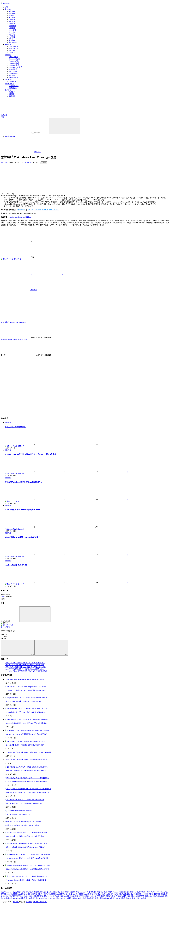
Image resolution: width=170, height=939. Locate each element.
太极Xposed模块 (73, 894)
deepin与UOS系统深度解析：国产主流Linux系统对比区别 (24, 669)
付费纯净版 (36, 892)
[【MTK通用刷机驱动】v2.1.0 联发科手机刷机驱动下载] (24, 800)
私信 (66, 654)
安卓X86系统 (13, 73)
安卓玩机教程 (13, 46)
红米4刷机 (130, 896)
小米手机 (12, 17)
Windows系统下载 (119, 892)
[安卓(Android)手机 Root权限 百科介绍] (18, 811)
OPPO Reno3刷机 (7, 894)
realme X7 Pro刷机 (65, 898)
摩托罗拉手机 (13, 42)
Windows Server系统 (15, 67)
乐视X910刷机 (161, 896)
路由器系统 (9, 79)
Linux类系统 (13, 69)
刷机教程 (29, 894)
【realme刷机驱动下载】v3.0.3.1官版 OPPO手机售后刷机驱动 (26, 723)
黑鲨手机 (12, 21)
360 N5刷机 (120, 898)
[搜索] (64, 126)
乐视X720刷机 (130, 892)
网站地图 (29, 902)
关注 (32, 654)
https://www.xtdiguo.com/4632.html (20, 217)
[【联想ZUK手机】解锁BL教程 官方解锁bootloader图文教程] (26, 843)
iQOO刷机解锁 (139, 896)
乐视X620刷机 (140, 892)
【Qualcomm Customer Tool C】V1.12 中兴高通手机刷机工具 (25, 880)
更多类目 (8, 90)
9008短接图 (44, 892)
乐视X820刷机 (74, 892)
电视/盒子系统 (13, 86)
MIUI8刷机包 (110, 898)
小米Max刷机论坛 (53, 896)
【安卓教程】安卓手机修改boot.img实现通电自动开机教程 (25, 690)
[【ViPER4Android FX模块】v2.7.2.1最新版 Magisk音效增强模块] (27, 854)
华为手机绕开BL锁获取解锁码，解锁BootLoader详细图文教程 (26, 781)
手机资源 (8, 44)
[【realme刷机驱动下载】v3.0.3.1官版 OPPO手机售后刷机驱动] (26, 719)
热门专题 (12, 92)
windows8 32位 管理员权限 (16, 565)
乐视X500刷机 (97, 892)
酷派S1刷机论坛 (100, 898)
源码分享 (12, 96)
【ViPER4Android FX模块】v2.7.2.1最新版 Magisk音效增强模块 (26, 858)
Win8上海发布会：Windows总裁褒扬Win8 (22, 510)
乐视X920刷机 (127, 894)
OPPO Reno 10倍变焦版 (59, 894)
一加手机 (12, 28)
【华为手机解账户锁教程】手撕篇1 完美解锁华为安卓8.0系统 (26, 759)
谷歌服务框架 (148, 894)
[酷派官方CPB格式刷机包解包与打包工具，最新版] (23, 821)
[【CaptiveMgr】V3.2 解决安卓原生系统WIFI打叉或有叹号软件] (27, 730)
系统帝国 (16, 902)
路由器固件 (13, 82)
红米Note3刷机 (65, 896)
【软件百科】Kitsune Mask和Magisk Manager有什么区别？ (24, 679)
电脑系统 (8, 55)
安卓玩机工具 (13, 48)
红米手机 (12, 19)
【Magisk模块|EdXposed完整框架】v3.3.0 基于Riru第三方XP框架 (27, 869)
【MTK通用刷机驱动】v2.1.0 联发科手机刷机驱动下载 (23, 803)
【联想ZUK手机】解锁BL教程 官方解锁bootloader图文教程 (25, 847)
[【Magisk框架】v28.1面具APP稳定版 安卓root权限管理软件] (26, 832)
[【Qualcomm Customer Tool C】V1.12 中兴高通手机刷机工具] (26, 876)
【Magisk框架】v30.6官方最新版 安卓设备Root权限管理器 (25, 663)
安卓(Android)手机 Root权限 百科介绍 (17, 814)
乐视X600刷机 (107, 892)
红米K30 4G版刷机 (78, 898)
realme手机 (12, 30)
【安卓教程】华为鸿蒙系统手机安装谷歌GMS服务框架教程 (25, 770)
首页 (6, 7)
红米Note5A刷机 (40, 898)
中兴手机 (12, 36)
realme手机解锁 (54, 892)
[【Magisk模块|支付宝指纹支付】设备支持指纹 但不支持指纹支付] (28, 789)
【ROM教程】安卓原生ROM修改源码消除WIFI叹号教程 (24, 745)
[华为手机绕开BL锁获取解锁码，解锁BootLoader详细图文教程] (27, 778)
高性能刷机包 (42, 896)
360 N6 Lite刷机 (31, 896)
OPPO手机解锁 (9, 896)
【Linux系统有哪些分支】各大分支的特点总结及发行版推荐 (25, 667)
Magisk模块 (12, 50)
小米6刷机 (157, 894)
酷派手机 (12, 13)
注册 (5, 115)
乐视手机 (12, 11)
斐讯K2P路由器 (85, 896)
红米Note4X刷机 (129, 898)
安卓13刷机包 (89, 898)
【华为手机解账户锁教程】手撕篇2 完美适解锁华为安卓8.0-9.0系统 (28, 752)
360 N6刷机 (47, 894)
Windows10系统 (14, 63)
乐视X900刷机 (27, 892)
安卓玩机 (8, 9)
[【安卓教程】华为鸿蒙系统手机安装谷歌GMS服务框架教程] (26, 767)
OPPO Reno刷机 (162, 892)
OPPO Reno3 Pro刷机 (86, 894)
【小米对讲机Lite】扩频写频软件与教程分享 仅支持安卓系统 (26, 671)
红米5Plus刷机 (29, 898)
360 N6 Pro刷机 (151, 892)
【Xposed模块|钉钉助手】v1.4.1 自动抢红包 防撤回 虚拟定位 (25, 712)
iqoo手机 (12, 34)
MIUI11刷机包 (75, 896)
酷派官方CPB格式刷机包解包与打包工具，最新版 (22, 825)
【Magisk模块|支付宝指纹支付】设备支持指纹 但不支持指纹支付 (27, 792)
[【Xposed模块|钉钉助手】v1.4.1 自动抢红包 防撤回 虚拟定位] (26, 708)
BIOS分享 (12, 75)
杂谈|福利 (12, 94)
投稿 (2, 117)
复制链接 (43, 162)
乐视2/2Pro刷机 (121, 896)
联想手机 (12, 24)
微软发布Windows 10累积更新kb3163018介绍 (23, 482)
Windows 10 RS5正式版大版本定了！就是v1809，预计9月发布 (30, 454)
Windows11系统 (14, 65)
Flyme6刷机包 (108, 894)
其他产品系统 (9, 84)
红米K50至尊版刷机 (98, 896)
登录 (2, 115)
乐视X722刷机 (110, 896)
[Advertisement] (60, 177)
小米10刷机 (118, 894)
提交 (3, 599)
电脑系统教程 (13, 77)
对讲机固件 (13, 88)
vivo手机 (12, 32)
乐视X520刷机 (99, 894)
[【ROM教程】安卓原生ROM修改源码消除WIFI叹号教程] (25, 741)
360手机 (11, 15)
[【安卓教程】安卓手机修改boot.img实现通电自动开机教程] (25, 687)
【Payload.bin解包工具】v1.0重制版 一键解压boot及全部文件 (25, 701)
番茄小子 (4, 162)
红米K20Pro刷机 (18, 898)
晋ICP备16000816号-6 (40, 902)
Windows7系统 (13, 61)
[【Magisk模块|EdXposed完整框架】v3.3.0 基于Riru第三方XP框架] (28, 865)
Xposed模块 (13, 53)
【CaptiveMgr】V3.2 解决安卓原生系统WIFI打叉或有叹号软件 (26, 734)
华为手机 (12, 40)
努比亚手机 (13, 38)
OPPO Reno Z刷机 (19, 894)
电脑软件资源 (13, 57)
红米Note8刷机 (141, 898)
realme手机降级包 (86, 892)
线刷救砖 (18, 892)
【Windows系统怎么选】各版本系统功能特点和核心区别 (24, 665)
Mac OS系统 (13, 71)
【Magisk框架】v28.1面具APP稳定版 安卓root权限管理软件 (25, 836)
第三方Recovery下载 (8, 892)
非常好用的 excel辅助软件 (15, 427)
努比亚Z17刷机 (20, 896)
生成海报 (33, 290)
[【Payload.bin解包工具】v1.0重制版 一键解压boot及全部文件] (26, 697)
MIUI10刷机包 (37, 894)
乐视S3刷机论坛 (137, 894)
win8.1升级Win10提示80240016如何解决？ (22, 537)
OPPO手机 (12, 26)
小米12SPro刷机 (150, 896)
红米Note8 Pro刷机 (52, 898)
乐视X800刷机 (64, 892)
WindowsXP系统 (14, 59)
